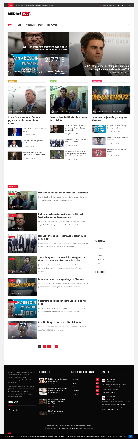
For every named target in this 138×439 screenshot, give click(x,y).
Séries (40, 25)
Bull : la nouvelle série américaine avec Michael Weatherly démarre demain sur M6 (45, 48)
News (10, 25)
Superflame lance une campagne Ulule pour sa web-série (26, 71)
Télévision (30, 25)
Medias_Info (111, 379)
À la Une (19, 25)
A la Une (13, 215)
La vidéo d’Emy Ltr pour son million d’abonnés (57, 72)
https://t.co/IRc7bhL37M (109, 392)
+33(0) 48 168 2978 (108, 5)
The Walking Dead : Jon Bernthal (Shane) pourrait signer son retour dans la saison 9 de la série (75, 154)
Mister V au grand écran (55, 411)
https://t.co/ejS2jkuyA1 (118, 404)
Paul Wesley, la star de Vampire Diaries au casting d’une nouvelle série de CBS (106, 67)
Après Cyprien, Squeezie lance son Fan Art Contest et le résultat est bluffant (57, 390)
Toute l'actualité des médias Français (68, 428)
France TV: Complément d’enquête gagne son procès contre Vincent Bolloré (24, 120)
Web (12, 280)
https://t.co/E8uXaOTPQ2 (110, 409)
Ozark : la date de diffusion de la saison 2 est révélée (63, 192)
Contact (88, 425)
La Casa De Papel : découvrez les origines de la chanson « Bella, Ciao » (57, 402)
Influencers (52, 25)
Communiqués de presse (77, 425)
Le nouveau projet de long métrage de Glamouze (61, 279)
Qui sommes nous (52, 425)
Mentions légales (64, 425)
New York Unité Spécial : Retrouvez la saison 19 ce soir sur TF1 (39, 8)
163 (56, 347)
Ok (130, 436)
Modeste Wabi (114, 73)
